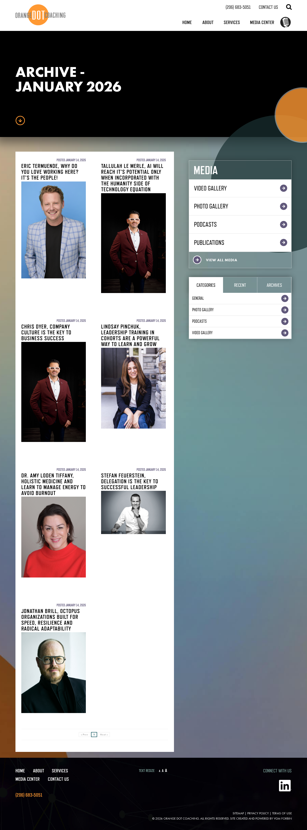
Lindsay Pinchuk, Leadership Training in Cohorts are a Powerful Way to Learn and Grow (130, 335)
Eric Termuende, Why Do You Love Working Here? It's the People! (50, 171)
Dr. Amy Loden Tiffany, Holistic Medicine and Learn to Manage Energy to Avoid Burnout (53, 484)
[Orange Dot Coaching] (40, 14)
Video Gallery (210, 188)
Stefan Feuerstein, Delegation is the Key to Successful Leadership (129, 481)
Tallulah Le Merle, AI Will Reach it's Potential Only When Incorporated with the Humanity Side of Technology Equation (132, 177)
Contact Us (268, 7)
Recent (240, 285)
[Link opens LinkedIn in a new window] (285, 790)
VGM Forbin (283, 818)
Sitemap (238, 813)
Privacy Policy (258, 813)
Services (232, 22)
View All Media (221, 260)
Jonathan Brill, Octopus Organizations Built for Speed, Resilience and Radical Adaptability (50, 620)
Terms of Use (282, 813)
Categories (206, 285)
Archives (274, 285)
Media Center (262, 22)
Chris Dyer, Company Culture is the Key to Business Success (46, 332)
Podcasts (205, 224)
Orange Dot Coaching (181, 818)
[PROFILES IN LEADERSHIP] (285, 22)
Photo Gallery (211, 206)
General (198, 298)
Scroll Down (20, 120)
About (208, 22)
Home (187, 22)
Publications (209, 242)
